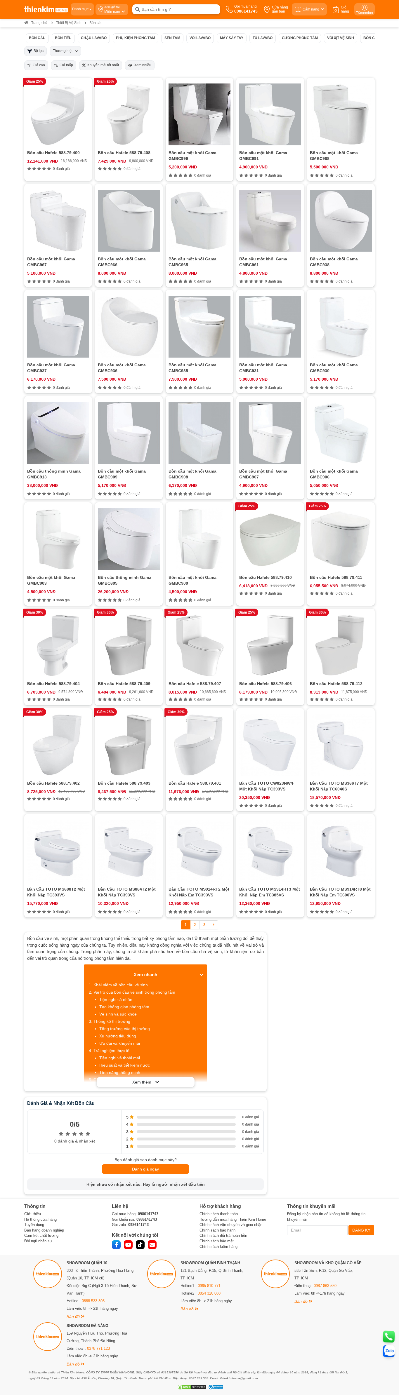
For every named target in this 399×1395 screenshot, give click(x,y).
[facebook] (116, 1244)
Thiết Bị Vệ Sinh (68, 23)
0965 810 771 (209, 1285)
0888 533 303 (93, 1301)
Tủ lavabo (263, 38)
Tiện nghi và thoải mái (119, 1058)
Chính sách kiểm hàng (218, 1246)
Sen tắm (172, 38)
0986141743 (148, 1214)
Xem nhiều (141, 65)
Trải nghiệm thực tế (111, 1050)
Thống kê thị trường (111, 1021)
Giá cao (38, 65)
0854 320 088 (209, 1293)
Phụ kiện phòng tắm (135, 38)
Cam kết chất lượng (41, 1235)
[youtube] (128, 1244)
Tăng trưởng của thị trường (124, 1028)
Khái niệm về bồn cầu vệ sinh (120, 985)
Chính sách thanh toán (219, 1214)
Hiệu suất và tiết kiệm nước (124, 1065)
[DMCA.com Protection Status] (191, 1387)
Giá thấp (65, 65)
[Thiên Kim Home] (46, 9)
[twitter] (140, 1244)
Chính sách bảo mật (217, 1241)
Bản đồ (74, 1316)
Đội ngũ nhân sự (38, 1241)
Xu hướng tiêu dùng (117, 1036)
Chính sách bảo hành (217, 1230)
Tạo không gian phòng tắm (124, 1006)
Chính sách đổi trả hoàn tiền (223, 1235)
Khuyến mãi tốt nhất (102, 65)
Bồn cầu (37, 38)
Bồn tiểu (63, 38)
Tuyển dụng (34, 1224)
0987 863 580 (325, 1285)
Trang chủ (39, 23)
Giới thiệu (32, 1214)
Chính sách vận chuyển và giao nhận (231, 1224)
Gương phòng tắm (300, 38)
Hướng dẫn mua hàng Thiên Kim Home (233, 1219)
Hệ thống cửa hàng (40, 1219)
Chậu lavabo (94, 38)
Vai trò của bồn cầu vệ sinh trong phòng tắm (134, 992)
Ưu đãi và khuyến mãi (119, 1043)
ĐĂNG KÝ (361, 1230)
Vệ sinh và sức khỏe (118, 1014)
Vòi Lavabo (200, 38)
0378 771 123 (98, 1348)
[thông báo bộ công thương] (215, 1387)
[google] (152, 1244)
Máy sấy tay (231, 38)
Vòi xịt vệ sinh (340, 38)
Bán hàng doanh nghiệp (44, 1230)
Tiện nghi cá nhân (115, 999)
